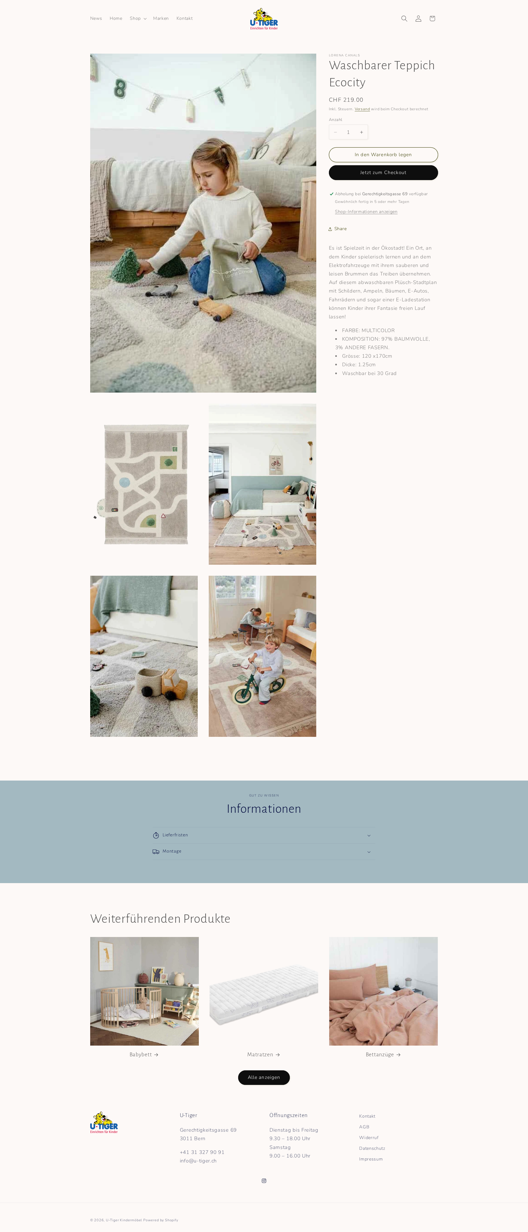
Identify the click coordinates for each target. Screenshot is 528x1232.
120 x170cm (377, 356)
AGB (364, 1127)
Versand (362, 109)
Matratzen (260, 1055)
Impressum (371, 1159)
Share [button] (340, 229)
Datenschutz (372, 1148)
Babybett (141, 1055)
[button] (137, 18)
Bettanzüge (380, 1055)
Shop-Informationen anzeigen (366, 212)
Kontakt (367, 1116)
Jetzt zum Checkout (383, 173)
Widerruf (369, 1138)
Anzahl (335, 120)
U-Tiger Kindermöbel (124, 1220)
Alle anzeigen (264, 1077)
